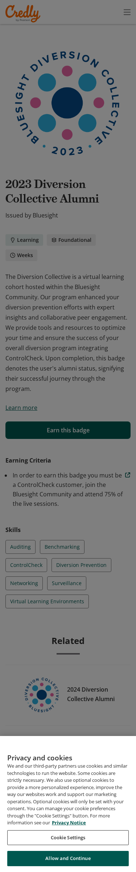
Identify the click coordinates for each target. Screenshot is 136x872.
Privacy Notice (69, 822)
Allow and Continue (67, 858)
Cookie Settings (68, 837)
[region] (68, 804)
